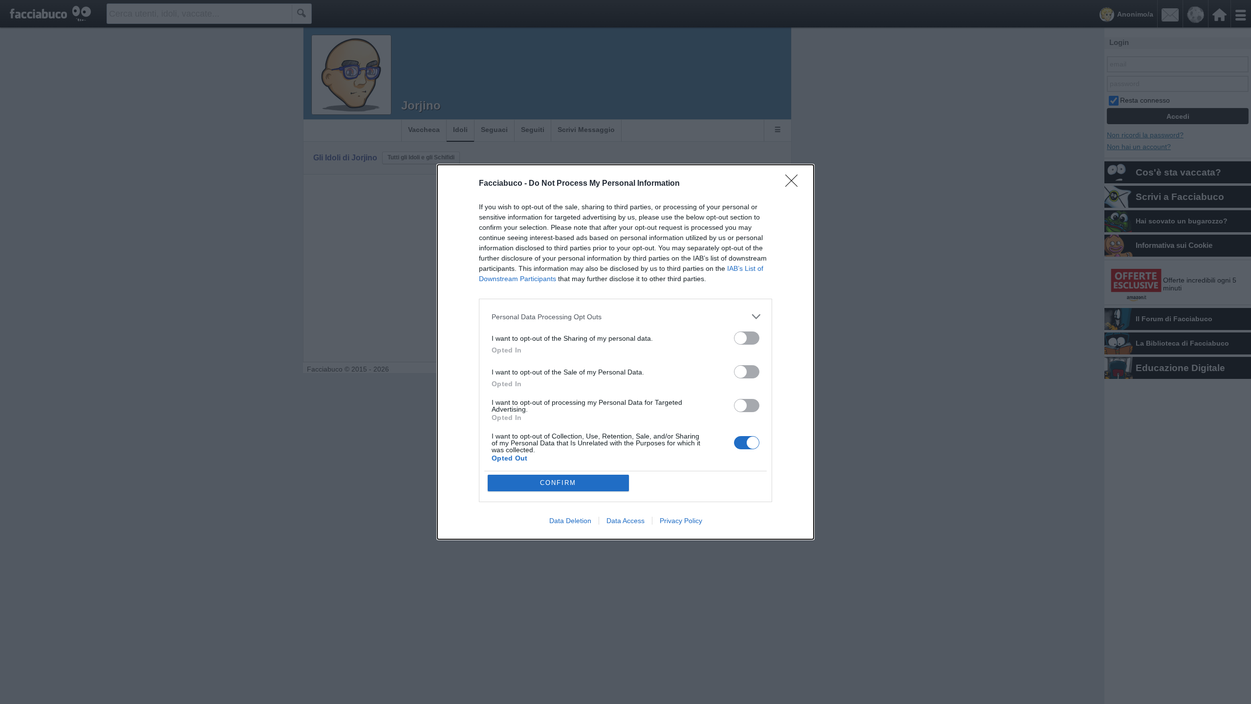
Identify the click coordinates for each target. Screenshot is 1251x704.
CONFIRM (558, 482)
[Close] (794, 184)
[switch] (746, 338)
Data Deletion (570, 521)
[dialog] (625, 352)
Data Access (625, 521)
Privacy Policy (681, 521)
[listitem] (625, 316)
